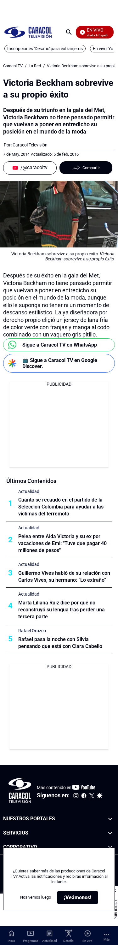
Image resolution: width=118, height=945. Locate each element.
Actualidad (28, 491)
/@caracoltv (34, 167)
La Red (35, 65)
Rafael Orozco (32, 630)
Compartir (91, 167)
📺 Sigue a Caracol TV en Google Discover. (59, 363)
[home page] (28, 32)
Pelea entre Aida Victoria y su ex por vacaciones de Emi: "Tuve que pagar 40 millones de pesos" (62, 543)
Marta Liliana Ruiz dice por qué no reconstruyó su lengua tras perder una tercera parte (61, 610)
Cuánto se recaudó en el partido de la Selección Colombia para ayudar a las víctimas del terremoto (61, 507)
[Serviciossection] (110, 833)
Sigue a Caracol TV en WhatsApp (59, 345)
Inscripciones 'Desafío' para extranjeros (45, 48)
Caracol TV (13, 65)
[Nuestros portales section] (110, 819)
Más (107, 939)
